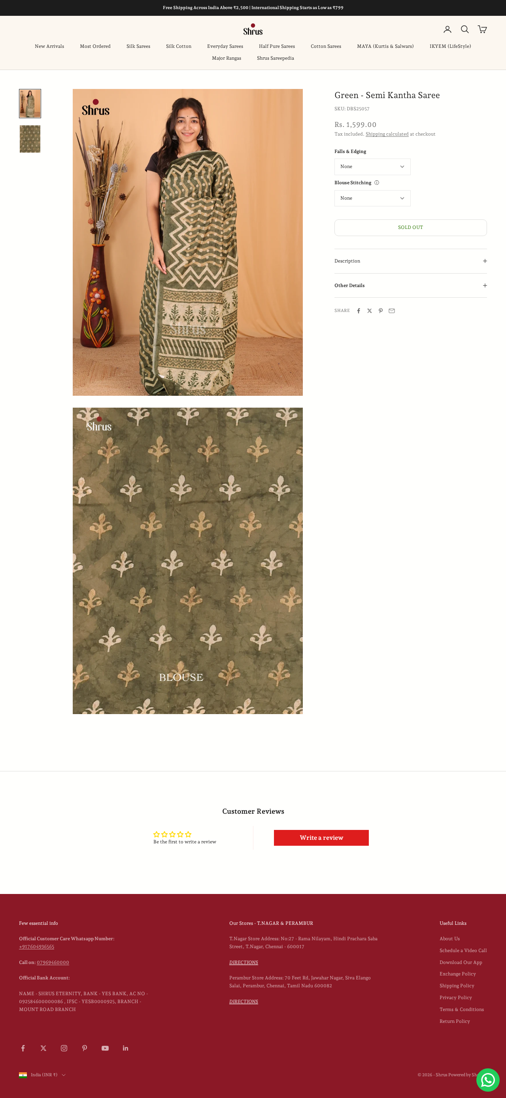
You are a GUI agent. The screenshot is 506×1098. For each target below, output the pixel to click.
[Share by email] (392, 311)
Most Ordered (95, 46)
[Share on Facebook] (358, 311)
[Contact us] (488, 1080)
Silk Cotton (178, 46)
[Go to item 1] (30, 103)
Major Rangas (226, 58)
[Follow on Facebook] (23, 1048)
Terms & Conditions (462, 1009)
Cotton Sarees (326, 46)
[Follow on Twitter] (43, 1048)
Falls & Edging (350, 151)
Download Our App (461, 962)
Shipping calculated (387, 134)
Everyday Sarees (225, 46)
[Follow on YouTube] (105, 1048)
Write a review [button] (322, 837)
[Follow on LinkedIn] (126, 1048)
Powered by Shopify (467, 1074)
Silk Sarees (138, 46)
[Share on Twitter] (369, 311)
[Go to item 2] (30, 139)
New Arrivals (49, 46)
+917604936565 (36, 946)
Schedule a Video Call (463, 950)
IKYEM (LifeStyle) (450, 46)
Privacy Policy (456, 997)
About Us (450, 938)
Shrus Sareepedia (275, 58)
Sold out (410, 227)
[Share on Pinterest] (381, 311)
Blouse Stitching (352, 182)
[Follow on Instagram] (64, 1048)
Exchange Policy (458, 974)
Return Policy (455, 1021)
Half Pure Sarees (277, 46)
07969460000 (53, 962)
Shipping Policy (457, 985)
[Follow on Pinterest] (85, 1048)
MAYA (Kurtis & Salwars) (385, 46)
